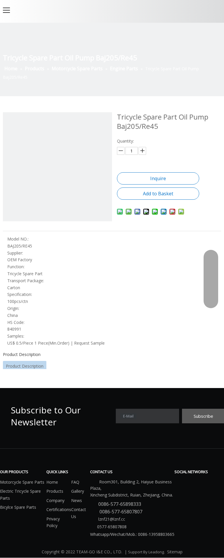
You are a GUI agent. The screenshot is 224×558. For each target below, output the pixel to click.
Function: (15, 266)
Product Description (22, 354)
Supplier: (15, 253)
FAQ (75, 482)
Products (54, 491)
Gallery (77, 491)
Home (52, 482)
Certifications (58, 509)
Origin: (13, 308)
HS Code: (15, 322)
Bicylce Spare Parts (18, 507)
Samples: (15, 336)
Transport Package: (25, 280)
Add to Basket (158, 193)
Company (55, 500)
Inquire (158, 178)
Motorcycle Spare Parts (22, 482)
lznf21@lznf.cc (111, 519)
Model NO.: (18, 239)
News (76, 500)
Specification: (19, 294)
